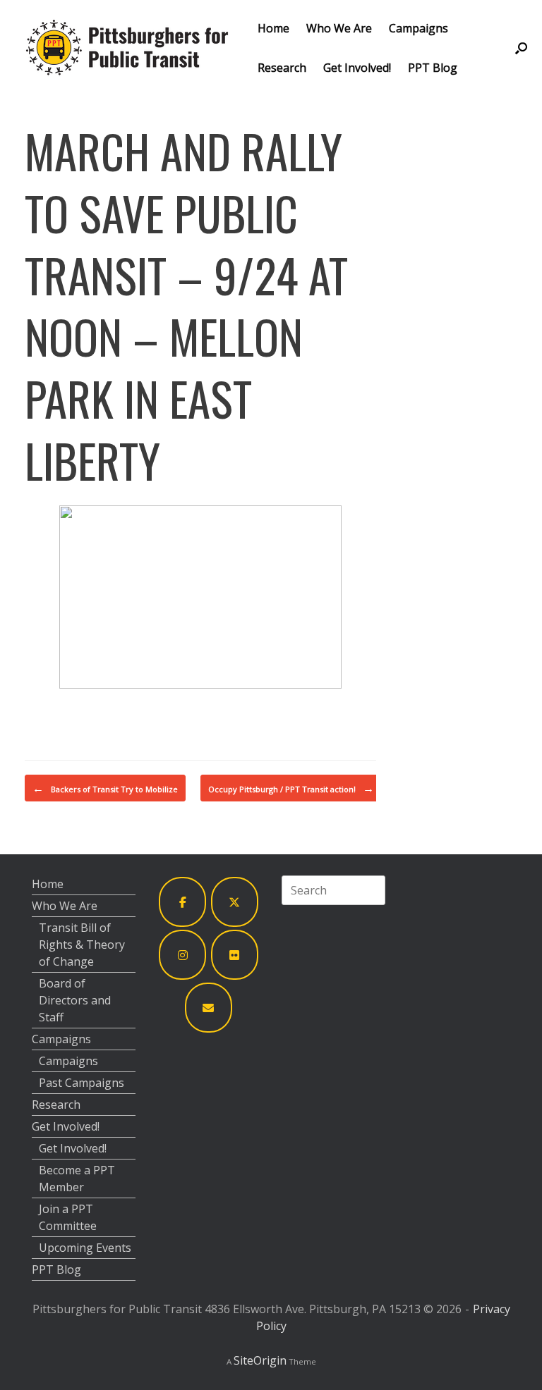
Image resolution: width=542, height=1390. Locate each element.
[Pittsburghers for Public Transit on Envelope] (209, 1008)
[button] (521, 47)
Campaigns (418, 28)
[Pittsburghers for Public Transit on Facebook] (183, 902)
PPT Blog (432, 67)
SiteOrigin (260, 1360)
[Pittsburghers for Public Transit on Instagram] (183, 955)
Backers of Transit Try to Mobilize (105, 788)
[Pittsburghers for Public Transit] (127, 47)
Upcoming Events (85, 1247)
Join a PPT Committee (68, 1217)
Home (273, 28)
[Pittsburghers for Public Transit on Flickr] (235, 955)
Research (282, 67)
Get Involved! (357, 67)
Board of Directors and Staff (75, 1000)
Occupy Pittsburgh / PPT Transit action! (291, 788)
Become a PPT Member (77, 1178)
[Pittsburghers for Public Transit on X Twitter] (235, 902)
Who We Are (339, 28)
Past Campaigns (81, 1082)
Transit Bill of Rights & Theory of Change (82, 944)
